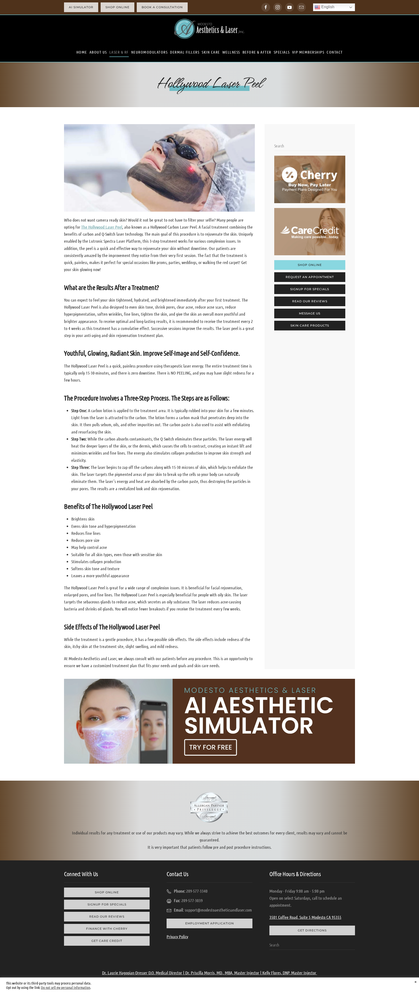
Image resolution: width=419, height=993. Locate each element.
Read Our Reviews (309, 301)
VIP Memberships (308, 52)
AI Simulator (81, 7)
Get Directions (312, 930)
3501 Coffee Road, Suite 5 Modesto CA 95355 (305, 917)
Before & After (256, 52)
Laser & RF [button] (119, 52)
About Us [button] (98, 52)
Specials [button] (282, 52)
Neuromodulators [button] (149, 52)
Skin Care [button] (211, 52)
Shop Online (117, 7)
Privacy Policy (177, 936)
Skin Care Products (309, 325)
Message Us (309, 313)
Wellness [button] (231, 52)
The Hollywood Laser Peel (101, 227)
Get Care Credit (106, 941)
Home (81, 52)
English (327, 7)
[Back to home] (209, 28)
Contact (335, 52)
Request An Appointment (310, 277)
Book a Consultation (162, 7)
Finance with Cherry (107, 928)
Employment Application (209, 923)
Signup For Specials (309, 289)
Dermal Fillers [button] (184, 52)
